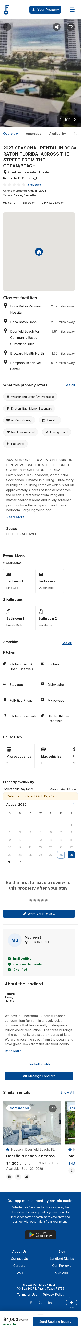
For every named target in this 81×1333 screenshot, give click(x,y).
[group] (32, 1156)
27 (50, 854)
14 (61, 839)
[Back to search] (7, 27)
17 (20, 847)
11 (30, 839)
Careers (19, 1266)
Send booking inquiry (55, 1322)
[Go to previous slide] (60, 119)
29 (71, 854)
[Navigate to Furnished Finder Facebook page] (31, 1302)
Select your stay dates (19, 789)
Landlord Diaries (62, 1259)
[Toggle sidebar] (72, 9)
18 (30, 847)
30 (10, 862)
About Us (19, 1251)
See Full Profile (39, 1064)
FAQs (19, 1273)
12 (40, 839)
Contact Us (19, 1259)
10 (20, 839)
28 (61, 854)
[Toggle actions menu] (71, 1302)
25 (30, 854)
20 (50, 847)
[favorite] (53, 1108)
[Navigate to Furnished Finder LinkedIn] (50, 1302)
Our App (61, 1273)
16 (9, 847)
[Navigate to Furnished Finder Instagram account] (40, 1302)
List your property (45, 10)
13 (51, 839)
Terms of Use (27, 1294)
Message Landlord (41, 1076)
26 (40, 854)
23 (9, 854)
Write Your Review (41, 914)
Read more (15, 517)
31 (20, 862)
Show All (67, 1092)
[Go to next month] (73, 804)
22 (71, 847)
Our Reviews (61, 1266)
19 (40, 847)
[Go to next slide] (75, 119)
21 (61, 847)
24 (20, 854)
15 (71, 839)
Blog (61, 1251)
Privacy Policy (53, 1294)
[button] (63, 789)
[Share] (57, 27)
